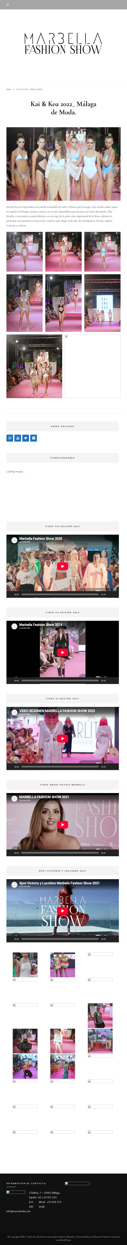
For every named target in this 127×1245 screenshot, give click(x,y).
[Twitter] (25, 438)
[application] (62, 566)
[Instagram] (9, 438)
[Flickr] (33, 438)
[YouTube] (17, 438)
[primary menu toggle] (8, 4)
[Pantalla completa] (114, 594)
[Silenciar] (109, 594)
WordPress (65, 1240)
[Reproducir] (10, 594)
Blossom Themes (101, 1236)
